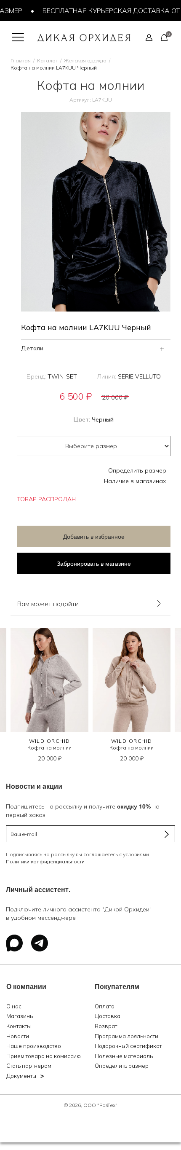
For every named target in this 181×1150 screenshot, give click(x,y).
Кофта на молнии (49, 747)
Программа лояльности (126, 1036)
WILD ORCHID (49, 741)
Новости (17, 1036)
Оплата (104, 1006)
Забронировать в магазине (94, 563)
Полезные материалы (124, 1056)
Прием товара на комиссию (43, 1056)
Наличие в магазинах (135, 481)
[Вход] (149, 37)
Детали (32, 348)
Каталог (47, 60)
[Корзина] (164, 37)
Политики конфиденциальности (45, 861)
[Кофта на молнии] (49, 680)
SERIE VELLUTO (139, 376)
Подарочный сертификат (128, 1046)
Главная (21, 60)
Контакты (18, 1026)
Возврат (106, 1026)
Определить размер (137, 470)
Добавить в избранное (94, 536)
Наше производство (33, 1046)
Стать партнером (28, 1065)
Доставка (107, 1016)
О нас (13, 1006)
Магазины (20, 1016)
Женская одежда (85, 60)
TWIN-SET (62, 376)
